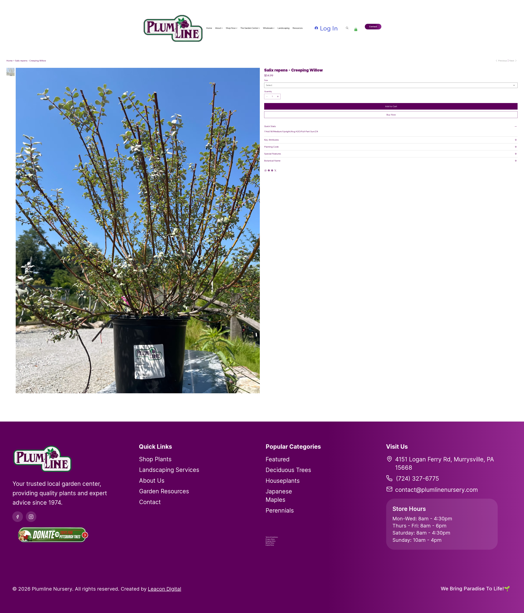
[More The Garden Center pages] (259, 28)
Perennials (280, 510)
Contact (150, 502)
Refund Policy (270, 543)
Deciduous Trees (288, 469)
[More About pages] (222, 28)
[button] (355, 29)
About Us (151, 480)
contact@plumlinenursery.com (436, 489)
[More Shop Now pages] (236, 28)
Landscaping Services (169, 469)
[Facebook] (268, 170)
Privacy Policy (270, 539)
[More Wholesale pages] (273, 28)
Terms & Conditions (272, 537)
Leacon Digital (164, 589)
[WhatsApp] (265, 170)
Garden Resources (164, 491)
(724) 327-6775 (417, 478)
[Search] (347, 28)
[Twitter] (275, 170)
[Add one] (278, 96)
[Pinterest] (272, 170)
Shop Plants (155, 459)
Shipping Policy (271, 541)
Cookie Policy (270, 545)
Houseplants (283, 480)
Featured (278, 459)
